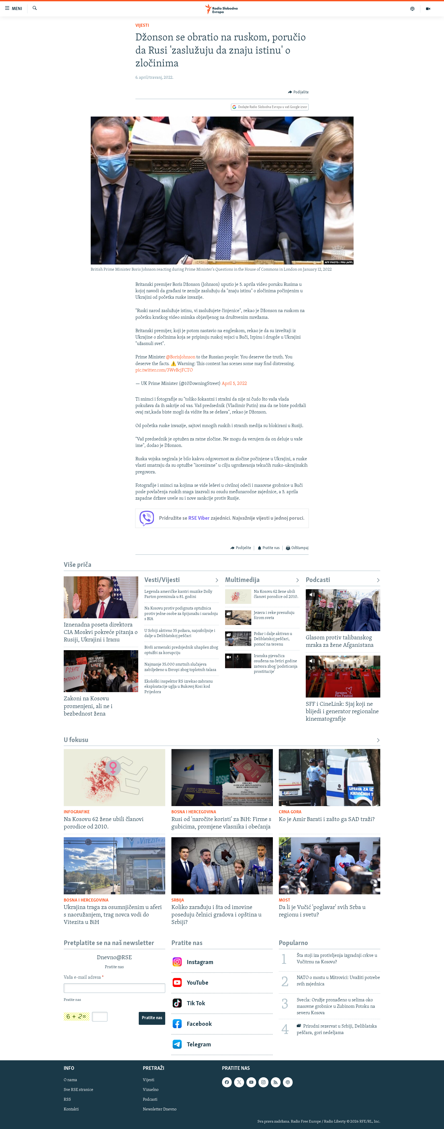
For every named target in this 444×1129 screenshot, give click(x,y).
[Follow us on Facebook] (227, 1082)
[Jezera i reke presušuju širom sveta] (238, 617)
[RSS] (276, 1082)
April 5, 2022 (234, 384)
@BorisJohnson (180, 357)
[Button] (298, 92)
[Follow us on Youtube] (251, 1082)
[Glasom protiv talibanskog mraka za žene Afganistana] (343, 610)
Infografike (77, 812)
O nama (70, 1080)
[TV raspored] (288, 1082)
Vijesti (142, 25)
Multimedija (242, 580)
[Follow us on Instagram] (263, 1082)
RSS (67, 1100)
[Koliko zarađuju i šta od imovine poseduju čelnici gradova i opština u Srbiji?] (222, 865)
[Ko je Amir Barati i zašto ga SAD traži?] (329, 777)
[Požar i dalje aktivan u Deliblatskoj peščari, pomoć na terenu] (238, 638)
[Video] (428, 8)
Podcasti (318, 580)
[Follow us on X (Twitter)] (239, 1082)
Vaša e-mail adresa (84, 977)
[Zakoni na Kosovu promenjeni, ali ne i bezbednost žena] (101, 671)
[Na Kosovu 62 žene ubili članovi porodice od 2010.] (238, 596)
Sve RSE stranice (78, 1090)
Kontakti (71, 1110)
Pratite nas (152, 1018)
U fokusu (76, 740)
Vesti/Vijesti (162, 580)
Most (284, 900)
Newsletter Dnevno (160, 1110)
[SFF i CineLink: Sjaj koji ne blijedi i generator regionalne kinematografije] (343, 677)
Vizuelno (151, 1090)
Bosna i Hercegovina (193, 812)
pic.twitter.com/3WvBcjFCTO (164, 370)
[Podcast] (412, 8)
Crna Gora (290, 812)
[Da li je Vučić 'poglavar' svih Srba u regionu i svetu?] (329, 865)
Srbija (177, 900)
